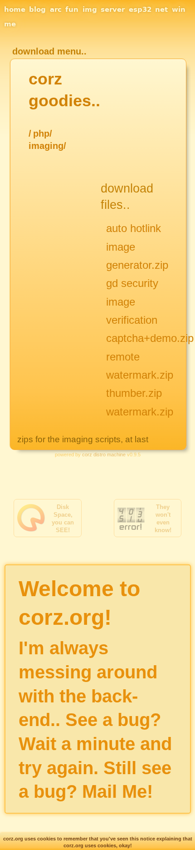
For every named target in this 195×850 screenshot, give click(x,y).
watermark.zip (139, 411)
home (14, 9)
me (10, 24)
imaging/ (47, 146)
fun (71, 9)
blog (37, 9)
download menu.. (49, 51)
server (113, 9)
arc (56, 9)
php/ (42, 133)
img (90, 9)
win (178, 9)
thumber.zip (134, 393)
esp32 (140, 9)
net (161, 9)
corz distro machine (104, 454)
